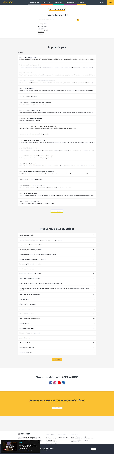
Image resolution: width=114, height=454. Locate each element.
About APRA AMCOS (42, 26)
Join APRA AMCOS (41, 28)
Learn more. (43, 449)
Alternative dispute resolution (52, 443)
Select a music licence (75, 437)
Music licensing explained (76, 436)
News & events (49, 436)
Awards (47, 437)
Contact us (40, 33)
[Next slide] (31, 450)
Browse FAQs (57, 359)
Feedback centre (87, 437)
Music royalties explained (63, 437)
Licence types (41, 31)
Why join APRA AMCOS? (63, 436)
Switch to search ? (57, 9)
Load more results (57, 211)
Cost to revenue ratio (50, 440)
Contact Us (86, 440)
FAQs (85, 436)
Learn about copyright (43, 30)
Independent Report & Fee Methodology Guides (76, 441)
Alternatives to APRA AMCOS (51, 441)
